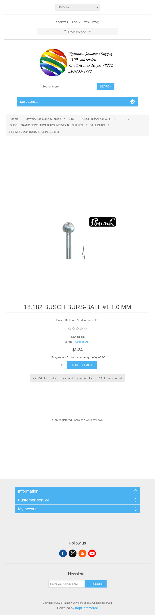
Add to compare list (80, 378)
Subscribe (96, 584)
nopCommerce (86, 608)
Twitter (72, 553)
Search (105, 86)
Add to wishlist (47, 378)
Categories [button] (29, 101)
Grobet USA (82, 341)
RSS (82, 553)
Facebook (63, 553)
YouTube (92, 553)
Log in (76, 22)
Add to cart (82, 365)
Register (62, 22)
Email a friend (113, 378)
